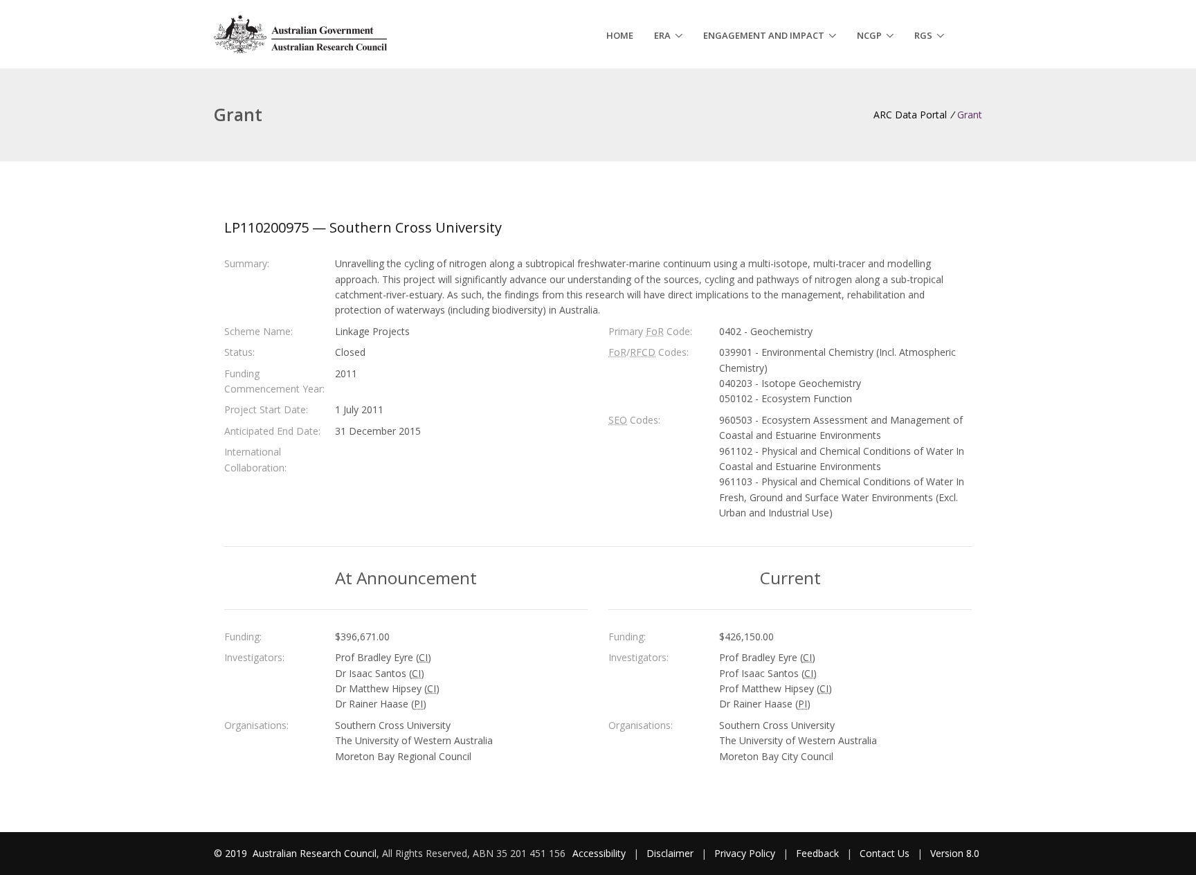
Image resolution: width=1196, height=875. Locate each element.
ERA (662, 35)
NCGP (869, 35)
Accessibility (599, 853)
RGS (923, 35)
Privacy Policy (744, 853)
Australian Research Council (315, 853)
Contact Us (884, 853)
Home (619, 35)
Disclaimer (670, 853)
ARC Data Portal (910, 114)
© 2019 (232, 853)
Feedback (817, 853)
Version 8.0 (954, 853)
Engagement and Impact (763, 35)
